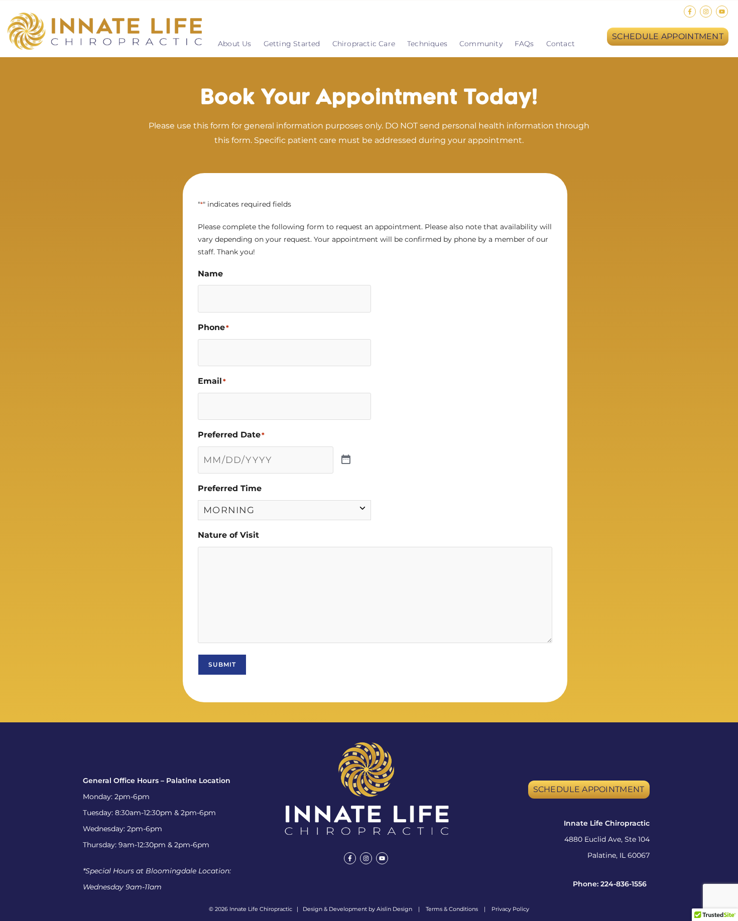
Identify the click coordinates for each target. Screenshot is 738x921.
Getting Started (292, 43)
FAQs (524, 43)
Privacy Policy (510, 908)
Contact (560, 43)
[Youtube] (722, 12)
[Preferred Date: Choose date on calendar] (346, 460)
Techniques (427, 43)
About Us (235, 43)
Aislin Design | (401, 908)
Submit (222, 664)
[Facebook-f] (690, 12)
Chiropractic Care (363, 43)
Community (481, 43)
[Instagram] (706, 12)
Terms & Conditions (452, 908)
